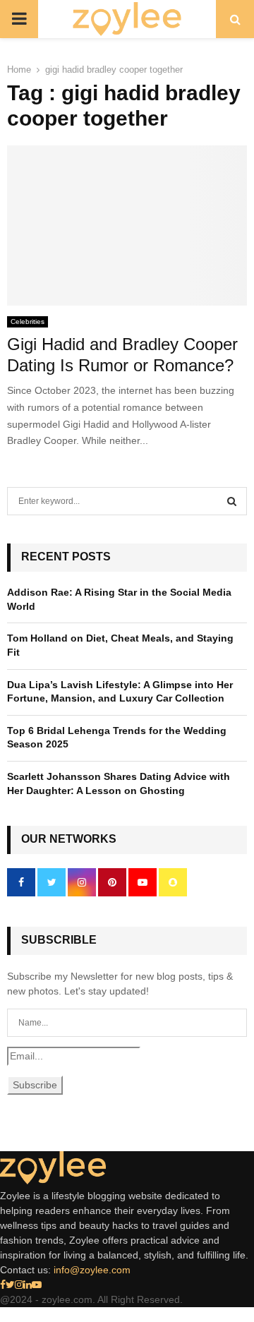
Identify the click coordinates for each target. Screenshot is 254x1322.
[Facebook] (3, 1284)
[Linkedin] (27, 1284)
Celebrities (27, 321)
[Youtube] (37, 1284)
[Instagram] (19, 1284)
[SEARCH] (232, 501)
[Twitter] (10, 1284)
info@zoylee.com (92, 1269)
